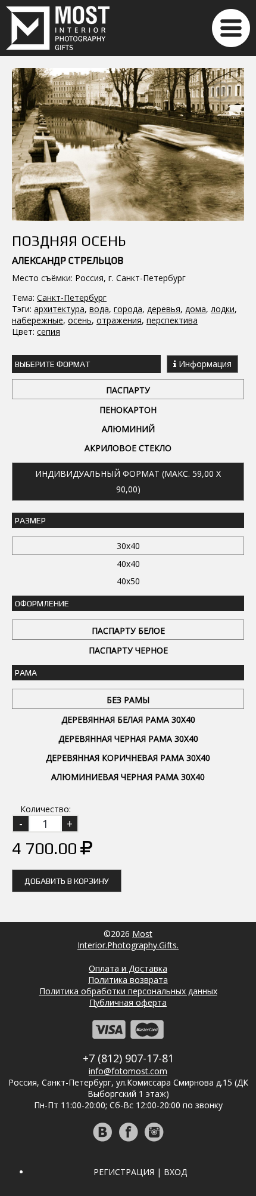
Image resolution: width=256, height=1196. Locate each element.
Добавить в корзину (66, 881)
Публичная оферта (128, 1002)
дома (195, 309)
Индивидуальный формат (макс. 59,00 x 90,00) (128, 481)
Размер (30, 520)
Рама (26, 672)
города (128, 309)
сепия (48, 331)
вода (99, 309)
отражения (119, 320)
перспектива (172, 320)
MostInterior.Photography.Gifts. (128, 939)
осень (80, 320)
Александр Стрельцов (67, 260)
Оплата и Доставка (128, 968)
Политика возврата (128, 979)
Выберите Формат (52, 364)
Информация (204, 363)
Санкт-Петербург (72, 297)
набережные (37, 320)
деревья (163, 309)
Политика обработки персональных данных (128, 991)
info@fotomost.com (128, 1071)
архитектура (59, 309)
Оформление (42, 603)
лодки (223, 309)
